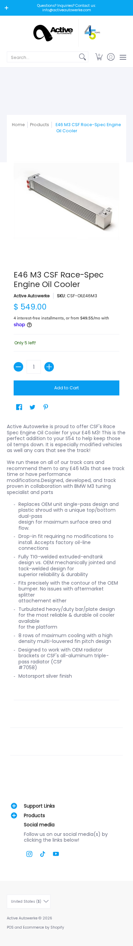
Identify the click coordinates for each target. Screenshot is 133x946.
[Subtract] (18, 367)
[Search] (82, 57)
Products (39, 124)
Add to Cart (66, 388)
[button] (99, 57)
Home (18, 124)
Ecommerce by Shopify (43, 927)
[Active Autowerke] (66, 33)
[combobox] (42, 57)
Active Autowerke (32, 296)
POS (10, 927)
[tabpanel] (66, 594)
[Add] (49, 367)
